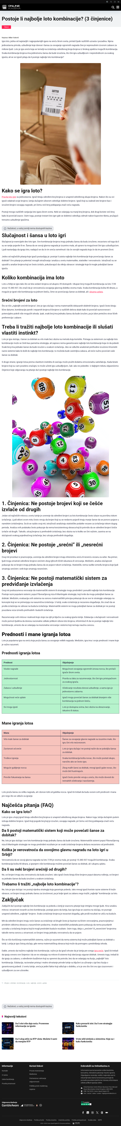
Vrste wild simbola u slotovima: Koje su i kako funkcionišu (95, 1040)
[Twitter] (111, 2)
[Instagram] (115, 2)
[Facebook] (107, 2)
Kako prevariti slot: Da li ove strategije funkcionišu (94, 1024)
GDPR (100, 1120)
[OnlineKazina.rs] (12, 6)
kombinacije (21, 983)
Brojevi (6, 983)
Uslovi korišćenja (8, 1079)
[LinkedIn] (118, 2)
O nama (5, 1075)
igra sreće (98, 950)
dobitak (13, 983)
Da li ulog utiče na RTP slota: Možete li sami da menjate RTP (36, 1040)
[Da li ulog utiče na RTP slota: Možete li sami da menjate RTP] (8, 1049)
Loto (27, 983)
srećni (39, 983)
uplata (44, 983)
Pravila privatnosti (8, 1083)
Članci (6, 27)
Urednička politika (64, 1120)
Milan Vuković (14, 38)
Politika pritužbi (39, 1120)
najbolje (33, 983)
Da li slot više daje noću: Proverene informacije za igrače (32, 1024)
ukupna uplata (96, 292)
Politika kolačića (51, 1120)
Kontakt (5, 1071)
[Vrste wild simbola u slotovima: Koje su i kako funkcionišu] (68, 1049)
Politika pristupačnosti (79, 1120)
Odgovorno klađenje (25, 1120)
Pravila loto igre (9, 197)
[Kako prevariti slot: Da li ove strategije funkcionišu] (68, 1033)
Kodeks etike (92, 1120)
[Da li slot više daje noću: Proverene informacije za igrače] (8, 1033)
